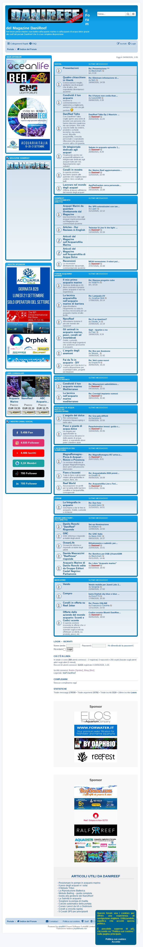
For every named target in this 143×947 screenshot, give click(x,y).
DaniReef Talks (71, 114)
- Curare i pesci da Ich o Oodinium (74, 906)
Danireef (95, 117)
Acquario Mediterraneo (62, 379)
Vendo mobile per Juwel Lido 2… (105, 585)
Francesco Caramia (100, 605)
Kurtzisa (95, 418)
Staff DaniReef (69, 673)
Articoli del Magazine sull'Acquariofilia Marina (72, 240)
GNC (65, 533)
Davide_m (96, 321)
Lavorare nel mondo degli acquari (74, 186)
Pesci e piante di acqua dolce (72, 427)
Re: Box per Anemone (99, 351)
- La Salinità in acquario (69, 898)
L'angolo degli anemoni (71, 352)
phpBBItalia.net (80, 928)
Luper (94, 209)
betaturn (95, 527)
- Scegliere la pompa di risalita (72, 901)
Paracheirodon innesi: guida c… (104, 426)
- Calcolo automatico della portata (74, 903)
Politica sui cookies (116, 939)
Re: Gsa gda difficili (98, 416)
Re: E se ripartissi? (98, 319)
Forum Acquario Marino (63, 275)
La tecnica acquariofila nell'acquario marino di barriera (73, 299)
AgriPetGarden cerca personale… (105, 185)
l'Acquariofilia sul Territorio (65, 449)
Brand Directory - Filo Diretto (64, 519)
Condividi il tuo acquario (72, 96)
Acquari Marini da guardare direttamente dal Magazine (73, 210)
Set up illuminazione (99, 524)
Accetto (116, 941)
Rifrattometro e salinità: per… (103, 543)
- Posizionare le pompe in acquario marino (78, 883)
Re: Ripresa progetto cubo (102, 280)
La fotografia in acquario (71, 504)
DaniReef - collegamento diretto (62, 200)
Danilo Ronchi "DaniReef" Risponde (71, 527)
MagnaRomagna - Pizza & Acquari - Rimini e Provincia (73, 457)
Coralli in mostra (72, 169)
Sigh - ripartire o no (98, 330)
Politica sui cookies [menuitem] (71, 921)
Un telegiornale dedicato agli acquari (71, 150)
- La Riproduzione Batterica (71, 890)
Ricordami (58, 649)
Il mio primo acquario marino (72, 281)
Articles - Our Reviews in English (74, 228)
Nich (93, 80)
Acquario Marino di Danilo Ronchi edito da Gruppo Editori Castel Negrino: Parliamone (74, 568)
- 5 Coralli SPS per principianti (72, 911)
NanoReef (68, 318)
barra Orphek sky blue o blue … (104, 594)
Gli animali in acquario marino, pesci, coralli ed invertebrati (73, 333)
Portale (10, 49)
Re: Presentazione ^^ (99, 68)
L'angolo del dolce (73, 415)
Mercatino (60, 580)
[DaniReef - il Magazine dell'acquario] (28, 166)
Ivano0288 (96, 98)
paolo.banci (96, 505)
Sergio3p (95, 587)
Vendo (66, 584)
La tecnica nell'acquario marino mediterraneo (70, 397)
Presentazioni (71, 68)
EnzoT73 (95, 596)
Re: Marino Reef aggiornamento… (105, 170)
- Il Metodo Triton (65, 888)
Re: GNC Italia (95, 534)
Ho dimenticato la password (120, 645)
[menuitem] (32, 43)
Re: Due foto (95, 503)
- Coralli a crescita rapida (70, 909)
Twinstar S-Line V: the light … (103, 228)
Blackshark (96, 71)
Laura (133, 692)
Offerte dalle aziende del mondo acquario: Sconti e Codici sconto (74, 616)
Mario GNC (96, 536)
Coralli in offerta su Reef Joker (74, 604)
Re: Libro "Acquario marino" (103, 563)
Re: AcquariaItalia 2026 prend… (104, 473)
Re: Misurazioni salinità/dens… (104, 384)
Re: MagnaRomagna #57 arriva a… (105, 455)
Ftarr (93, 332)
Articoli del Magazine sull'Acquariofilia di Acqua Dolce (74, 252)
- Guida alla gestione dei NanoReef (75, 896)
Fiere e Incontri (71, 472)
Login (57, 641)
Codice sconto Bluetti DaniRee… (105, 612)
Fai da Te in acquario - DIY (71, 361)
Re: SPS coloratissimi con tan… (104, 206)
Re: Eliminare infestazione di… (104, 78)
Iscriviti (67, 641)
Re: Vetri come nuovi (99, 360)
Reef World (69, 483)
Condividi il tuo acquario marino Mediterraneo (72, 386)
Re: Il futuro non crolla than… (103, 96)
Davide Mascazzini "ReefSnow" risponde (73, 556)
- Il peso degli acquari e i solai (72, 885)
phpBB (62, 926)
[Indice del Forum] (45, 14)
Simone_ (95, 353)
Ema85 (94, 475)
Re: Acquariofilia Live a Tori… (103, 484)
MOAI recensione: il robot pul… (104, 261)
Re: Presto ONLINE (98, 603)
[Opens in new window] (95, 717)
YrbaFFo (95, 282)
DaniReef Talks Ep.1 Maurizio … (104, 114)
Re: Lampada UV (97, 296)
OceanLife (68, 542)
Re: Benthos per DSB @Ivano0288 (105, 554)
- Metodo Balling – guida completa (74, 893)
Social (58, 64)
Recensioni (69, 261)
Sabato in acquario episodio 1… (104, 147)
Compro (67, 593)
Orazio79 (95, 362)
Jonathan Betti (97, 298)
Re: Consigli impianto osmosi (103, 393)
